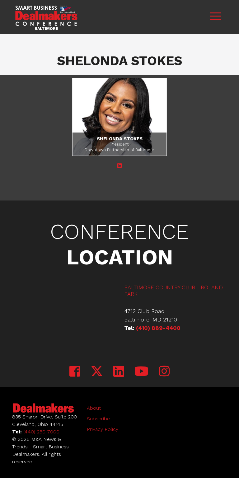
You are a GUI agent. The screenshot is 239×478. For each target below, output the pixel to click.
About (94, 408)
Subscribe (98, 419)
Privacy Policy (102, 429)
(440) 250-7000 (41, 432)
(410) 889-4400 (158, 328)
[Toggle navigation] (215, 17)
